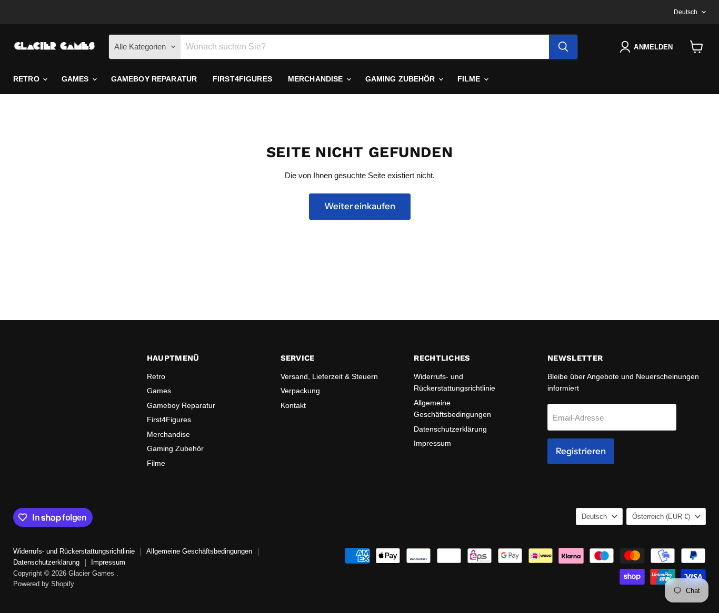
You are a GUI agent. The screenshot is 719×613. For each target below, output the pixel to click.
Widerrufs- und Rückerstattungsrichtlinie (74, 551)
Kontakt (293, 405)
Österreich (661, 516)
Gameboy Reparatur (154, 79)
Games (76, 79)
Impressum (432, 443)
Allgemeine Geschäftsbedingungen (199, 551)
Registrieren (581, 451)
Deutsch (685, 12)
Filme (470, 79)
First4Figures (242, 79)
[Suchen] (563, 47)
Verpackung (300, 390)
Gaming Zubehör (401, 79)
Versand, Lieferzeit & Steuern (329, 376)
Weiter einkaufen (359, 206)
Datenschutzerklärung (450, 429)
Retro (27, 79)
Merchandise (316, 79)
